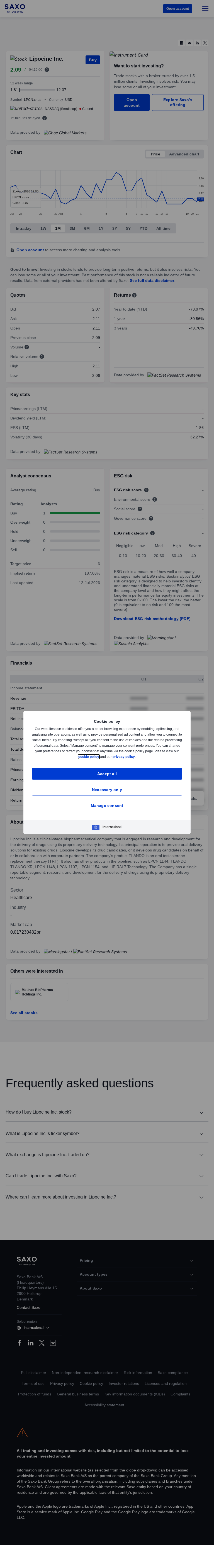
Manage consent (107, 805)
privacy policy (136, 757)
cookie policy (101, 757)
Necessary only (107, 789)
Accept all (107, 773)
